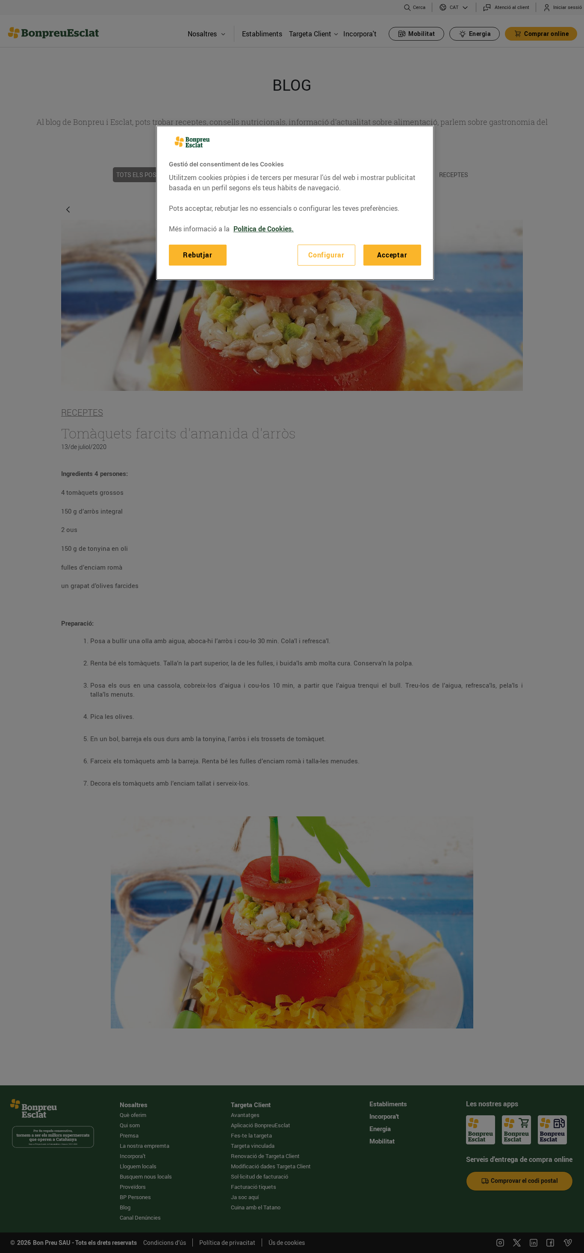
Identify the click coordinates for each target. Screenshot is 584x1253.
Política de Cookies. (263, 229)
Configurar (326, 255)
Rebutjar (197, 255)
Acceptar (392, 255)
